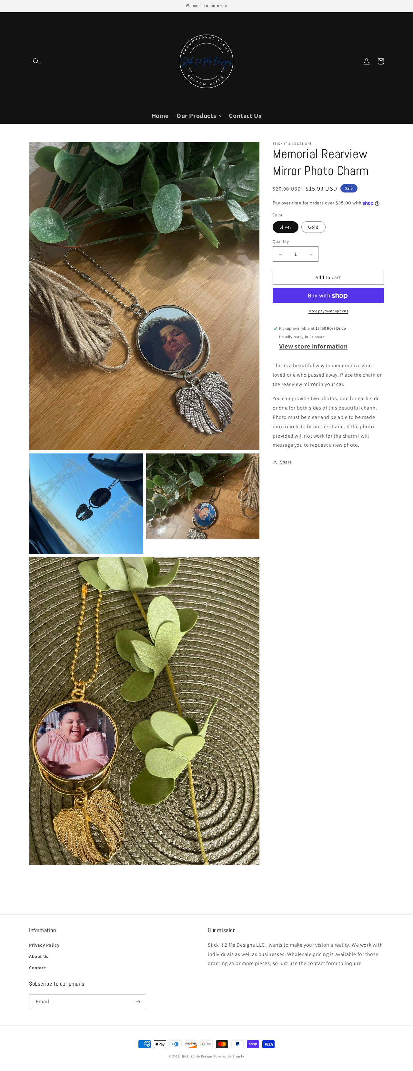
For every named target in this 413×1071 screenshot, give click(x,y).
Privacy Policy (44, 945)
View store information (313, 346)
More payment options (328, 311)
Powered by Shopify (228, 1056)
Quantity (281, 241)
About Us (38, 956)
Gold (313, 227)
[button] (36, 61)
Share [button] (286, 462)
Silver (285, 227)
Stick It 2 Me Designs (197, 1056)
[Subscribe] (138, 1001)
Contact (37, 968)
